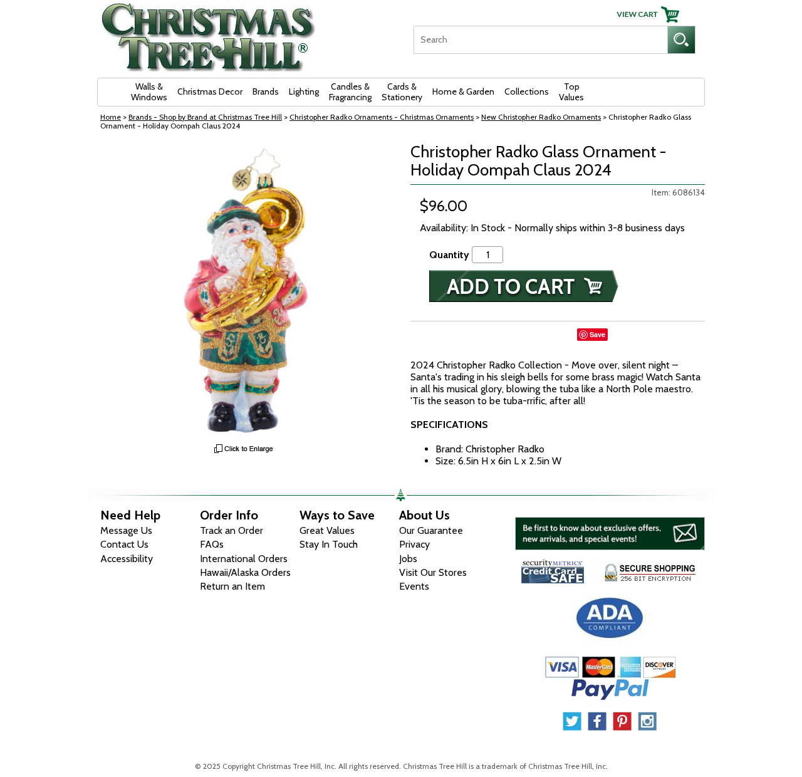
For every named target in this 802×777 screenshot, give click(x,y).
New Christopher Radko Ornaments (541, 117)
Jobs (408, 559)
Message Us (126, 530)
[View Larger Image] (244, 290)
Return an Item (232, 586)
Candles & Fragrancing (350, 92)
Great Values (327, 530)
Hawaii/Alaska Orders (245, 572)
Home (110, 117)
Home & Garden (463, 91)
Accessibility (126, 559)
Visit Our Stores (433, 572)
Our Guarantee (431, 530)
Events (414, 586)
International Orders (244, 559)
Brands (266, 91)
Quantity (449, 255)
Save (597, 334)
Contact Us (124, 544)
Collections (526, 91)
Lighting (304, 91)
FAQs (212, 544)
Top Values (571, 92)
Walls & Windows (149, 92)
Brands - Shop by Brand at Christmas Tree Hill (205, 117)
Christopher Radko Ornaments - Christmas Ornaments (381, 117)
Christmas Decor (209, 91)
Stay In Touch (328, 544)
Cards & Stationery (402, 92)
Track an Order (231, 530)
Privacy (414, 544)
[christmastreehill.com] (208, 33)
